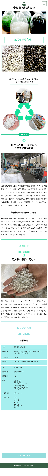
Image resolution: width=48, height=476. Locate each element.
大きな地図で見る (24, 455)
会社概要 (24, 340)
